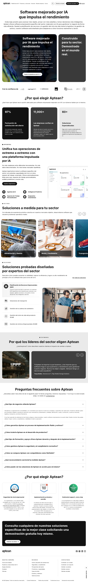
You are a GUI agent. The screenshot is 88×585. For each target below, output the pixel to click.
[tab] (21, 289)
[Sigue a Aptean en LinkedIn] (82, 551)
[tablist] (21, 305)
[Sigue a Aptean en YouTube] (85, 551)
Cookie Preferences (31, 580)
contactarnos (50, 396)
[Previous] (79, 214)
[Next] (84, 214)
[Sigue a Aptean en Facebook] (77, 551)
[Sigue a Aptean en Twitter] (79, 551)
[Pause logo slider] (84, 89)
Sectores (33, 3)
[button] (18, 238)
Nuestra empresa (40, 3)
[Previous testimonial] (77, 355)
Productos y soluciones (25, 3)
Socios (46, 3)
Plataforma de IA (15, 3)
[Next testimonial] (82, 355)
